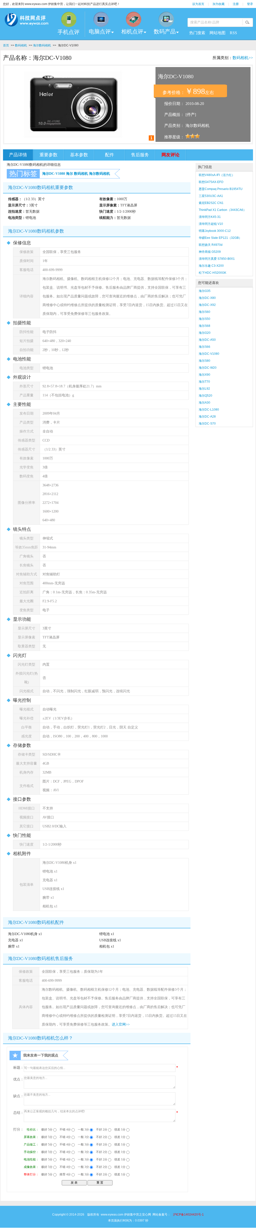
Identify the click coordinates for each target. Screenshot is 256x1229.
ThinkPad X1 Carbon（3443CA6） (222, 210)
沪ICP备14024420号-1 (188, 1214)
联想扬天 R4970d (210, 245)
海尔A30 (204, 402)
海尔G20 (204, 333)
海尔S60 (204, 312)
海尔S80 (204, 360)
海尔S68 (204, 326)
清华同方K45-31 (210, 217)
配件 (109, 154)
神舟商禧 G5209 (210, 252)
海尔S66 (204, 347)
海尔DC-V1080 (53, 174)
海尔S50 (204, 319)
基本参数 (79, 154)
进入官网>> (121, 1024)
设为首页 (198, 4)
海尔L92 (204, 388)
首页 (6, 45)
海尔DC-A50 (207, 340)
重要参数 (49, 154)
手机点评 (69, 32)
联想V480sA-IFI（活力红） (217, 175)
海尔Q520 (205, 395)
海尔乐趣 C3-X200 (211, 265)
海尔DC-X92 (207, 305)
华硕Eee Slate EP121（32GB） (220, 238)
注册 (236, 4)
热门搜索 (197, 33)
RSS (233, 33)
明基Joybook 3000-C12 (215, 231)
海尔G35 (204, 291)
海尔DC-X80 (207, 298)
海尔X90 (204, 374)
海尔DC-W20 (207, 367)
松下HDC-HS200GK (212, 272)
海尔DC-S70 (207, 423)
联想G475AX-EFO (211, 182)
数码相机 (21, 45)
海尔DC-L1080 (209, 409)
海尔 (69, 174)
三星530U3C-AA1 (211, 196)
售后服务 (140, 154)
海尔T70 (204, 381)
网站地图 (218, 33)
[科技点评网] (26, 21)
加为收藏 (218, 4)
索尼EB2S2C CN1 (211, 203)
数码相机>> (242, 58)
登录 (250, 4)
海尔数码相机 (42, 45)
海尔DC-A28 (207, 416)
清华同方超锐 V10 (211, 224)
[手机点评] (68, 19)
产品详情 (18, 154)
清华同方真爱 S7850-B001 (217, 259)
